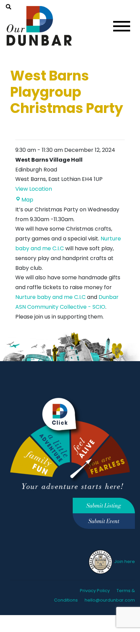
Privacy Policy (95, 590)
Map (27, 200)
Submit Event (103, 521)
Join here (124, 561)
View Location (33, 189)
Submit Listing (103, 505)
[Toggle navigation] (122, 26)
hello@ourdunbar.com (110, 600)
